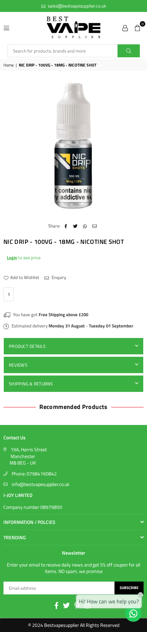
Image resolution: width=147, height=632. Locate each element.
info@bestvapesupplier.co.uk (40, 484)
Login (12, 257)
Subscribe (129, 587)
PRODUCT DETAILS (27, 346)
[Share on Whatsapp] (85, 226)
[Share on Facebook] (65, 226)
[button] (137, 27)
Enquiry (58, 277)
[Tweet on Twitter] (75, 226)
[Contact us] (133, 613)
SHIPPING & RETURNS (31, 383)
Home (8, 65)
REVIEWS (18, 365)
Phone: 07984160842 (34, 473)
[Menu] (6, 27)
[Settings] (125, 27)
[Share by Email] (94, 226)
